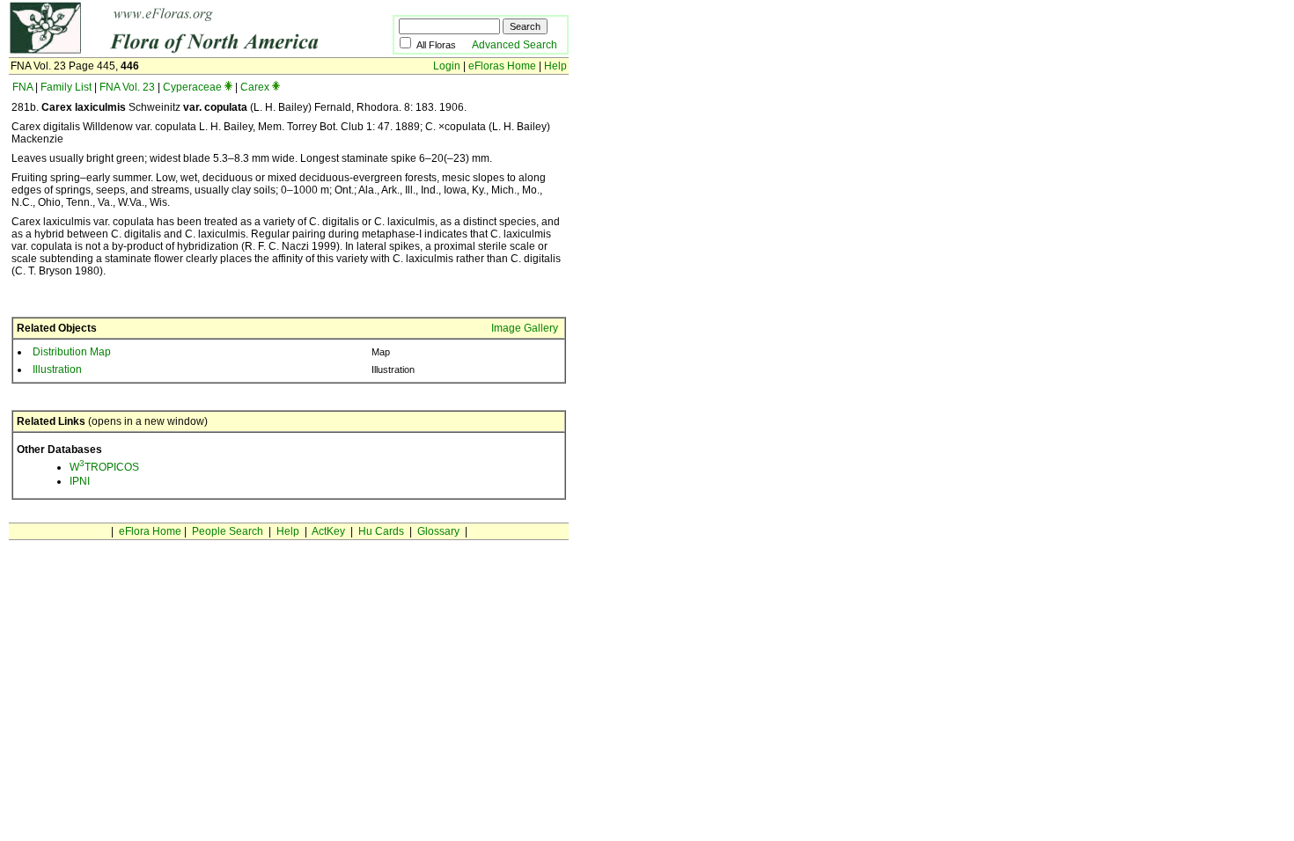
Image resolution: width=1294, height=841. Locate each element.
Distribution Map (72, 352)
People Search (227, 531)
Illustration (57, 369)
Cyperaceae (192, 87)
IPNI (80, 481)
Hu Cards (381, 531)
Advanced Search (514, 45)
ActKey (328, 531)
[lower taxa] (228, 87)
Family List (66, 87)
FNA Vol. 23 (127, 87)
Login (446, 66)
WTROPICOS (104, 467)
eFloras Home (502, 66)
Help (555, 66)
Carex (254, 87)
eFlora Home (150, 531)
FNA (22, 87)
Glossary (438, 531)
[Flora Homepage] (174, 51)
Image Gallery (524, 328)
